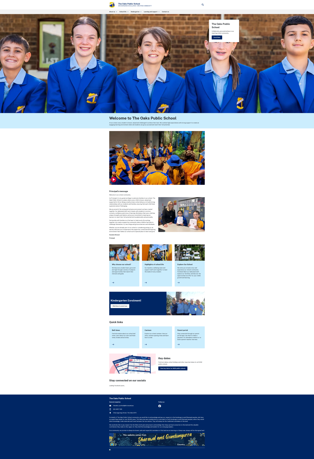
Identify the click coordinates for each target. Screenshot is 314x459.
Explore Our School (184, 264)
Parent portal (182, 330)
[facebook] (159, 407)
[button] (113, 11)
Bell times (116, 330)
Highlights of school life (154, 264)
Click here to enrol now (120, 306)
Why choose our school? (121, 264)
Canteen (148, 330)
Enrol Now (217, 37)
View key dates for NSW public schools (172, 368)
